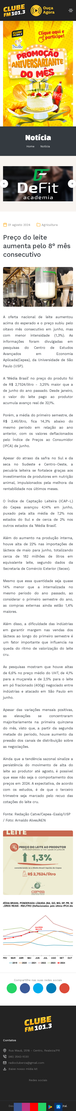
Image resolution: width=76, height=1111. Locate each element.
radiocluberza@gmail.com (26, 1062)
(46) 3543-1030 (19, 1056)
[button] (72, 184)
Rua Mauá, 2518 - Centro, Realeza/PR (34, 1050)
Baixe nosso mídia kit (23, 1068)
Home (30, 146)
